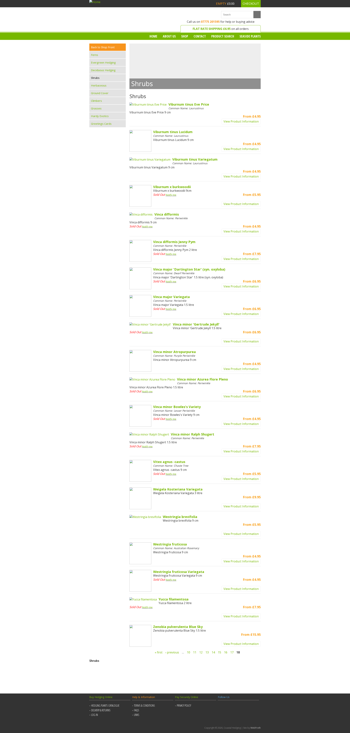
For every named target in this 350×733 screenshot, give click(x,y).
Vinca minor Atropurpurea (174, 352)
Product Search (222, 36)
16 (225, 652)
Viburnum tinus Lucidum (172, 132)
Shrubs (95, 78)
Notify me (171, 194)
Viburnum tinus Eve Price (188, 104)
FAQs (136, 710)
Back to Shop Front (103, 47)
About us (169, 36)
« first (158, 652)
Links (136, 715)
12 (201, 652)
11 (194, 652)
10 (188, 652)
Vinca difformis (166, 214)
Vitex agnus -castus (169, 462)
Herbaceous (98, 85)
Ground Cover (99, 93)
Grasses (96, 108)
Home (153, 36)
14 (213, 652)
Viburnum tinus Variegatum (194, 159)
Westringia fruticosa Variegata (178, 572)
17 (232, 652)
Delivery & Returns (100, 710)
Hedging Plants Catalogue (105, 706)
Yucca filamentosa (173, 599)
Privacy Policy (184, 706)
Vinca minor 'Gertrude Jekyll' (196, 324)
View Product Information (241, 121)
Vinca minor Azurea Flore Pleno (202, 379)
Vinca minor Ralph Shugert (192, 434)
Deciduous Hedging (103, 70)
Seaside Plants (250, 36)
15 (219, 652)
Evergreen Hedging (103, 62)
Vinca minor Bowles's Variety (177, 407)
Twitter (230, 707)
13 (207, 652)
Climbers (96, 101)
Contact (200, 36)
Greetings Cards (101, 123)
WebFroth (255, 727)
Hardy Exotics (100, 116)
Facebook (221, 707)
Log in (94, 715)
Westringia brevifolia (180, 517)
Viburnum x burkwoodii (172, 187)
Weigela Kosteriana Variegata (178, 489)
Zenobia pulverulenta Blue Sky (178, 626)
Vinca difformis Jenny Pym (174, 242)
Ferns (94, 55)
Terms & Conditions (144, 706)
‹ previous (172, 652)
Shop (184, 36)
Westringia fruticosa (170, 544)
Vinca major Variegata (171, 297)
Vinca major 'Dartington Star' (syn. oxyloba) (189, 269)
